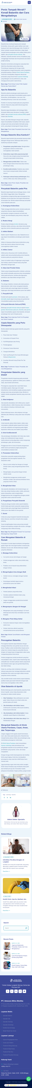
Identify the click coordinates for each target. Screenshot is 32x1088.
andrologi (8, 794)
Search (6, 923)
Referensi (5, 790)
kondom (16, 224)
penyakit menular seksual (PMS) (17, 114)
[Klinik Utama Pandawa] (6, 2)
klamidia (10, 116)
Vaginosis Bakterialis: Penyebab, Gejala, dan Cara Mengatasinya (19, 947)
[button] (28, 1079)
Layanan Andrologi (23, 76)
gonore (29, 309)
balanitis (14, 794)
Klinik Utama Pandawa (23, 72)
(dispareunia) (11, 357)
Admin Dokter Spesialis (22, 19)
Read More (6, 871)
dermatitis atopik (5, 299)
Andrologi (5, 21)
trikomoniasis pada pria (12, 309)
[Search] (26, 928)
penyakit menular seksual (15, 54)
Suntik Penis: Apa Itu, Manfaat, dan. (14, 899)
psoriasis (14, 297)
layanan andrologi (6, 745)
